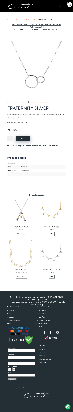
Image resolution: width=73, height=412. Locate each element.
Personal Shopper (45, 359)
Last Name (11, 361)
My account (11, 310)
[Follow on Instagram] (43, 332)
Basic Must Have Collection (17, 102)
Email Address (12, 348)
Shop (9, 324)
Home (9, 20)
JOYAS (15, 20)
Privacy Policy (41, 317)
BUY (23, 138)
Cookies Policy (41, 324)
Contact (39, 327)
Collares (21, 20)
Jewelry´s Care (41, 314)
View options (21, 234)
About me (42, 362)
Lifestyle (42, 356)
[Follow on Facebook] (50, 332)
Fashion (42, 349)
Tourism (42, 352)
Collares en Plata (32, 20)
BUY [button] (51, 234)
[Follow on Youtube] (57, 332)
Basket (9, 314)
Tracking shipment (13, 320)
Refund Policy (41, 310)
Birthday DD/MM (12, 367)
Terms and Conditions (43, 320)
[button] (62, 39)
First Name (11, 354)
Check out (10, 317)
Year (9, 372)
